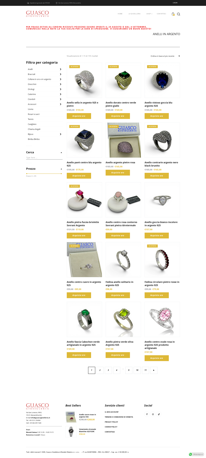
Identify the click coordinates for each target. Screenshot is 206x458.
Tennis (30, 119)
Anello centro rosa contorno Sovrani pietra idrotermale (121, 224)
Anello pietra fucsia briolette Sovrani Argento (83, 224)
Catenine (32, 94)
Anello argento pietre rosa (120, 162)
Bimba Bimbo (34, 139)
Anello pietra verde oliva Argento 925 (119, 343)
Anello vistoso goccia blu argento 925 (158, 104)
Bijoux (30, 134)
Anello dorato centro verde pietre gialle (121, 104)
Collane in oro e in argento (39, 79)
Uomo (30, 109)
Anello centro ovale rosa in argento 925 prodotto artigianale (160, 345)
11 (145, 370)
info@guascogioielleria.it (40, 418)
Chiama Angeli (34, 129)
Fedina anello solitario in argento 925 (119, 283)
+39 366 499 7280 (35, 423)
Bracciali (31, 74)
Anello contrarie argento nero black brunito (161, 164)
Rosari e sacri (34, 114)
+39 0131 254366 (34, 420)
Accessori (32, 104)
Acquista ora (78, 116)
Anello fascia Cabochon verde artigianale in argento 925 (83, 343)
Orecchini (32, 84)
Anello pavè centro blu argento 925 (84, 164)
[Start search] (178, 14)
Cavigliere (32, 124)
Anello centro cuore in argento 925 (84, 283)
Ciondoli (31, 99)
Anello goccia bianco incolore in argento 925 (161, 224)
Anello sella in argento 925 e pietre (82, 104)
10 (137, 370)
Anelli (30, 69)
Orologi (31, 89)
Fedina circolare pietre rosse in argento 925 (162, 283)
